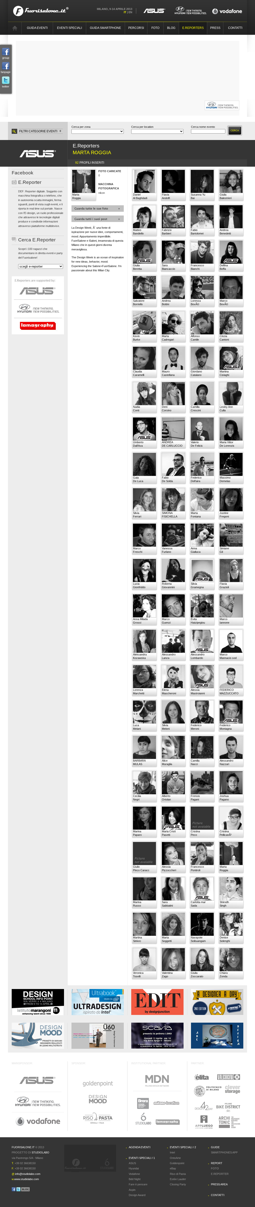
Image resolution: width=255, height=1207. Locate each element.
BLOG (171, 28)
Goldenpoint (177, 1163)
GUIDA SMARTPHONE (105, 28)
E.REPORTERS (193, 28)
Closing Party (178, 1184)
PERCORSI (136, 28)
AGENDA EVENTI (139, 1147)
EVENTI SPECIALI (69, 28)
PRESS (215, 28)
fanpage (5, 72)
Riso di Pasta (178, 1173)
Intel (172, 1152)
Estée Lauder (178, 1179)
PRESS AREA (219, 1184)
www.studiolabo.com (26, 1179)
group (5, 57)
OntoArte (175, 1157)
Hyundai (134, 1168)
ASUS (132, 1163)
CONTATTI (235, 28)
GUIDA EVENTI (37, 28)
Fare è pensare (138, 1184)
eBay (173, 1168)
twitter (5, 86)
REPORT (216, 1163)
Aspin (132, 1189)
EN (130, 12)
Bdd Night (134, 1179)
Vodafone (134, 1173)
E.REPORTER (220, 1173)
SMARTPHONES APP (224, 1152)
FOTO (155, 28)
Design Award (137, 1195)
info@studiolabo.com (27, 1173)
